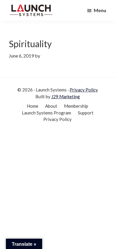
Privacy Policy (84, 89)
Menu (100, 10)
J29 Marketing (65, 96)
